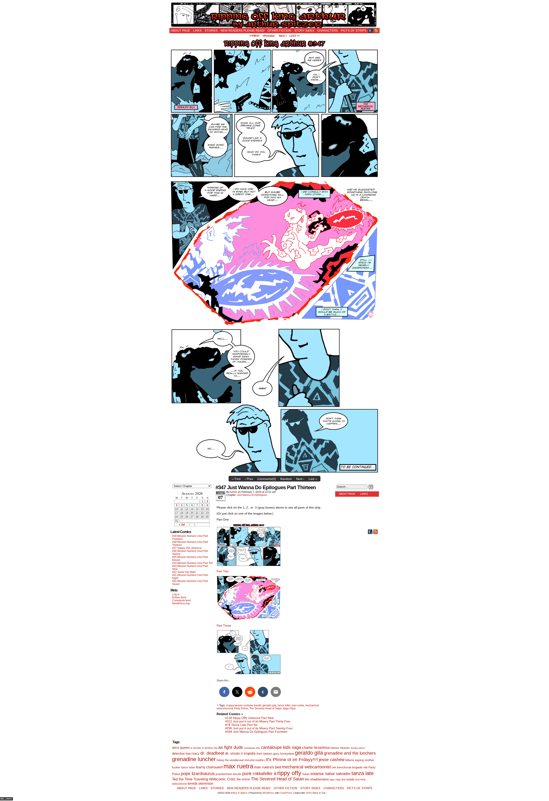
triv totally (348, 779)
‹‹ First (236, 479)
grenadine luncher (194, 759)
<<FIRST (254, 35)
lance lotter (284, 705)
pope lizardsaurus (198, 773)
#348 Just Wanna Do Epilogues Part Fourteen (256, 731)
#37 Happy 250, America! (187, 548)
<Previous (268, 35)
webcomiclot (179, 783)
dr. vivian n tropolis (240, 753)
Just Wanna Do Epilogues (252, 494)
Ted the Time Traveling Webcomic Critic (204, 779)
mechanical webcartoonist (306, 766)
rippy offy (289, 773)
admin (233, 491)
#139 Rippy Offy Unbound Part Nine (249, 718)
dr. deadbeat (212, 753)
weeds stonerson (200, 783)
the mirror (243, 779)
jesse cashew (331, 759)
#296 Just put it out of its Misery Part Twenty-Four (259, 728)
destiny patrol (358, 748)
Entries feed (179, 597)
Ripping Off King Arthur (274, 15)
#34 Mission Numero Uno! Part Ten (192, 563)
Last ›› (313, 479)
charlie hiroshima (315, 748)
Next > (283, 35)
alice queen (181, 747)
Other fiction (279, 30)
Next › (300, 479)
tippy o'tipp (289, 708)
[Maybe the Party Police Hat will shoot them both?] (274, 177)
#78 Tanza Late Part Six (241, 724)
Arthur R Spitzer (239, 793)
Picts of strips (353, 30)
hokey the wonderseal (230, 760)
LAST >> (295, 35)
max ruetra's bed (267, 767)
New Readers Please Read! (243, 30)
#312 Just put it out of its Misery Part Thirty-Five (257, 721)
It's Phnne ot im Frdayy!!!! (292, 759)
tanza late (362, 773)
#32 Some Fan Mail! (184, 572)
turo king (360, 779)
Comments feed (181, 600)
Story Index (304, 30)
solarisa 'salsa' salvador (330, 774)
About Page (180, 30)
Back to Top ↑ (320, 793)
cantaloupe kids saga (281, 747)
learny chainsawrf (209, 767)
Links (197, 30)
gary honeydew (283, 753)
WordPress (268, 793)
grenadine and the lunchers (350, 753)
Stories (211, 30)
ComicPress (286, 793)
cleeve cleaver (340, 747)
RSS (376, 30)
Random (286, 479)
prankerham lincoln (228, 774)
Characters (327, 30)
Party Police (241, 708)
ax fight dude (230, 747)
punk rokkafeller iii (259, 773)
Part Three (224, 625)
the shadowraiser (317, 779)
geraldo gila (269, 705)
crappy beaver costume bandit (243, 705)
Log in (175, 594)
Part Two (223, 571)
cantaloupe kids (252, 748)
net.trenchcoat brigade (347, 767)
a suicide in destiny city (204, 747)
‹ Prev (249, 479)
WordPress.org (181, 603)
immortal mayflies (254, 760)
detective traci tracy (185, 753)
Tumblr (371, 30)
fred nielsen (264, 753)
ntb (365, 767)
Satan (305, 774)
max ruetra (298, 705)
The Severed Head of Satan (265, 708)
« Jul (182, 524)
